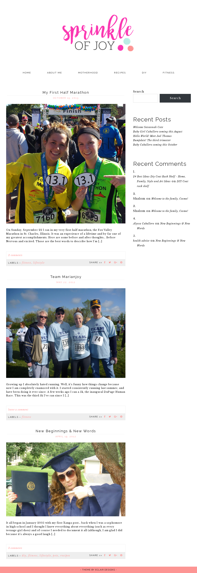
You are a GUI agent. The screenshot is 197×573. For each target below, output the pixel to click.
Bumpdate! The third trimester (152, 140)
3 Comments (15, 548)
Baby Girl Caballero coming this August (157, 131)
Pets (55, 555)
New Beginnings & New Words (66, 431)
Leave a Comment (18, 409)
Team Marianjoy (66, 277)
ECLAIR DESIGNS (105, 570)
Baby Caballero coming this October (155, 144)
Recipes (65, 555)
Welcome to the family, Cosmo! (169, 198)
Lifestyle (39, 262)
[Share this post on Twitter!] (110, 262)
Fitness (26, 262)
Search (138, 91)
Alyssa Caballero (143, 223)
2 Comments (15, 255)
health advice (141, 240)
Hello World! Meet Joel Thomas (152, 136)
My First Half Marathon (66, 92)
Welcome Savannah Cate (148, 127)
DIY (24, 555)
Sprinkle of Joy (98, 34)
